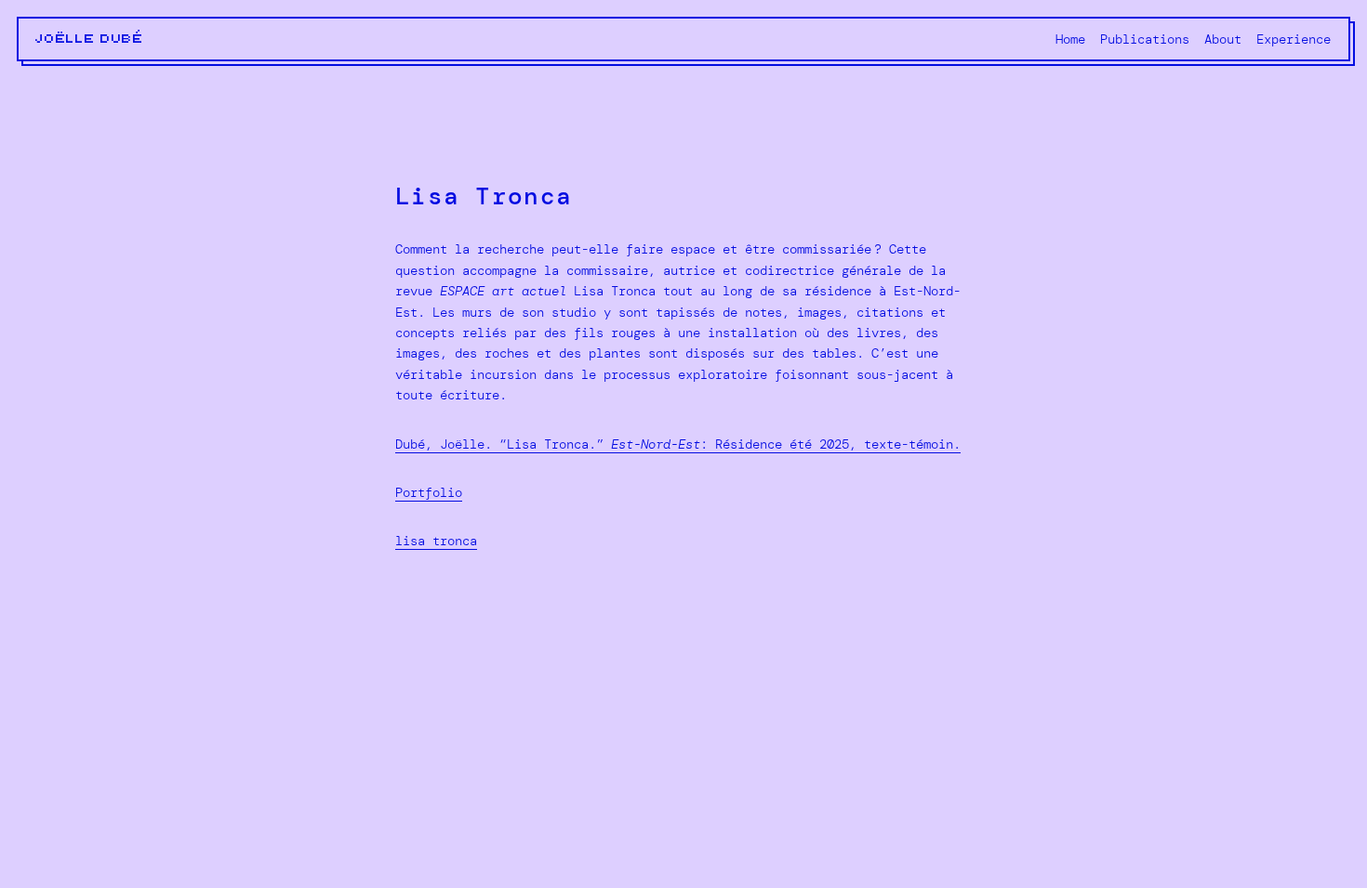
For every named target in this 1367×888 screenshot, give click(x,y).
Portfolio (428, 492)
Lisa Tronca (436, 540)
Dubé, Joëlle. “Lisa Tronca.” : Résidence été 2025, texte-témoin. (678, 444)
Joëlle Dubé (89, 39)
